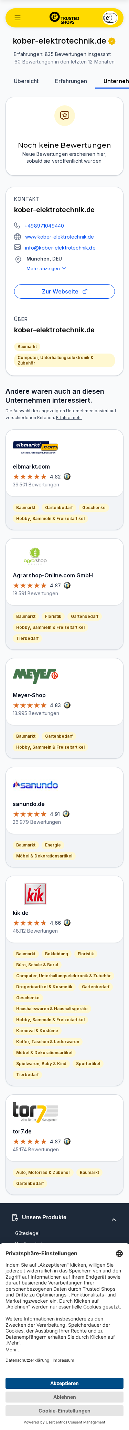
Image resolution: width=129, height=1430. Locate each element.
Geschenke (94, 507)
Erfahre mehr (69, 417)
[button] (17, 17)
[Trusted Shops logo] (64, 18)
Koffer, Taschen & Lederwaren (47, 1041)
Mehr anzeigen (43, 268)
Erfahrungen (71, 81)
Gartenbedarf (59, 507)
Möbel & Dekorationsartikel (44, 855)
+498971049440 (44, 226)
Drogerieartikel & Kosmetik (44, 986)
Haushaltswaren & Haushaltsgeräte (52, 1008)
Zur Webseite (60, 291)
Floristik (53, 616)
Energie (53, 844)
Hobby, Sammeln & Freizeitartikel (50, 518)
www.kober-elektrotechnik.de (59, 237)
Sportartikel (88, 1063)
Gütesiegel (27, 1233)
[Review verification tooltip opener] (111, 41)
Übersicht (26, 81)
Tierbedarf (27, 638)
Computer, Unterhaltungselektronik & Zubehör (56, 360)
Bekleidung (56, 953)
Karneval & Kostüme (37, 1030)
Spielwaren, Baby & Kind (41, 1063)
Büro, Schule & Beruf (37, 964)
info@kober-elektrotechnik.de (60, 248)
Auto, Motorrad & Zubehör (43, 1172)
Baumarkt (27, 346)
